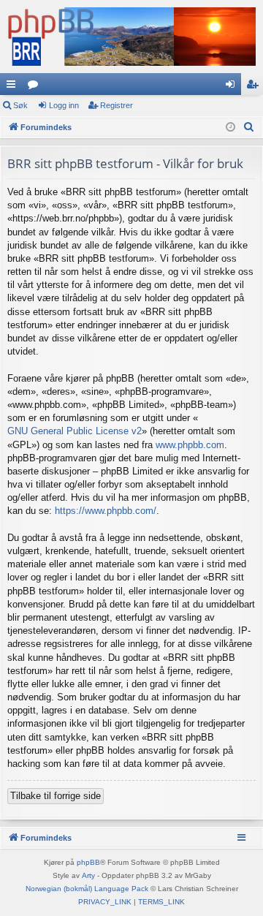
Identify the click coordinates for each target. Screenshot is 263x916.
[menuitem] (249, 127)
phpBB (88, 862)
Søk (20, 105)
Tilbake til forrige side (55, 795)
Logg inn (64, 105)
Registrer (116, 105)
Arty (88, 875)
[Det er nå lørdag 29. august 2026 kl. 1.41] (230, 127)
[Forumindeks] (131, 36)
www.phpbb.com (190, 444)
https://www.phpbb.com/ (105, 510)
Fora (36, 87)
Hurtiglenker (14, 87)
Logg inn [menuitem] (233, 87)
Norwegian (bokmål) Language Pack (87, 889)
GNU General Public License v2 (74, 430)
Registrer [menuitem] (255, 87)
